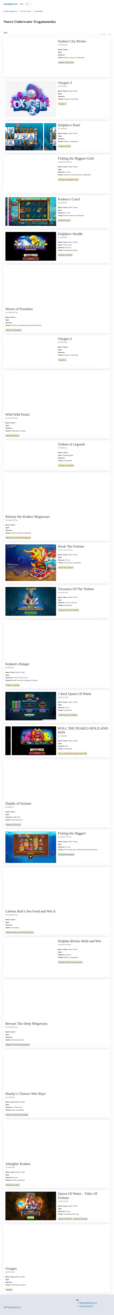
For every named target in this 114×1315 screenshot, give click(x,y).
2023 (21, 4)
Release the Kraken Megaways (18, 537)
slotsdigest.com (14, 1307)
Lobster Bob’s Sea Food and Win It (20, 932)
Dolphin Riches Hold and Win (70, 962)
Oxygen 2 (62, 360)
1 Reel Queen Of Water (67, 715)
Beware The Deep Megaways (18, 1044)
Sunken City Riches (66, 62)
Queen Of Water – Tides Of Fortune (72, 1219)
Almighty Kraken (12, 1185)
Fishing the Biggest (66, 854)
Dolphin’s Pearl (64, 146)
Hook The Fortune (65, 567)
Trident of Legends (66, 465)
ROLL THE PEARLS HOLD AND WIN (72, 753)
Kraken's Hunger (13, 685)
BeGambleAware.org (88, 1303)
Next (5, 32)
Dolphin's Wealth (65, 255)
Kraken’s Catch (64, 220)
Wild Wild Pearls (12, 435)
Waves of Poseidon (13, 330)
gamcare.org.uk (86, 1306)
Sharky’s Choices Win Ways (17, 1115)
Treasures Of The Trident (68, 610)
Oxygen (9, 1289)
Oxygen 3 (62, 104)
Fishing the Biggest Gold (68, 179)
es (27, 4)
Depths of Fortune (13, 824)
